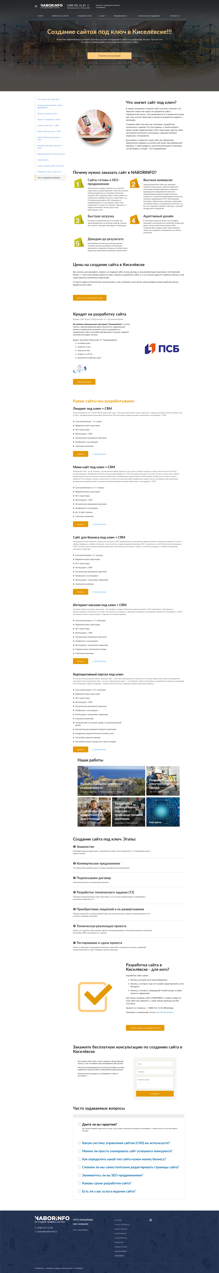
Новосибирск (121, 1229)
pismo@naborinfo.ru (165, 1012)
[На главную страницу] (51, 6)
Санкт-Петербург (122, 1224)
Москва (118, 1220)
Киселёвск (119, 1256)
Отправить (155, 1093)
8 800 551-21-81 (76, 5)
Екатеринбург (121, 1233)
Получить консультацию (109, 55)
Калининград (121, 1238)
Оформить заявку (84, 382)
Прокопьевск (121, 1251)
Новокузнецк (121, 1247)
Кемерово (119, 1242)
